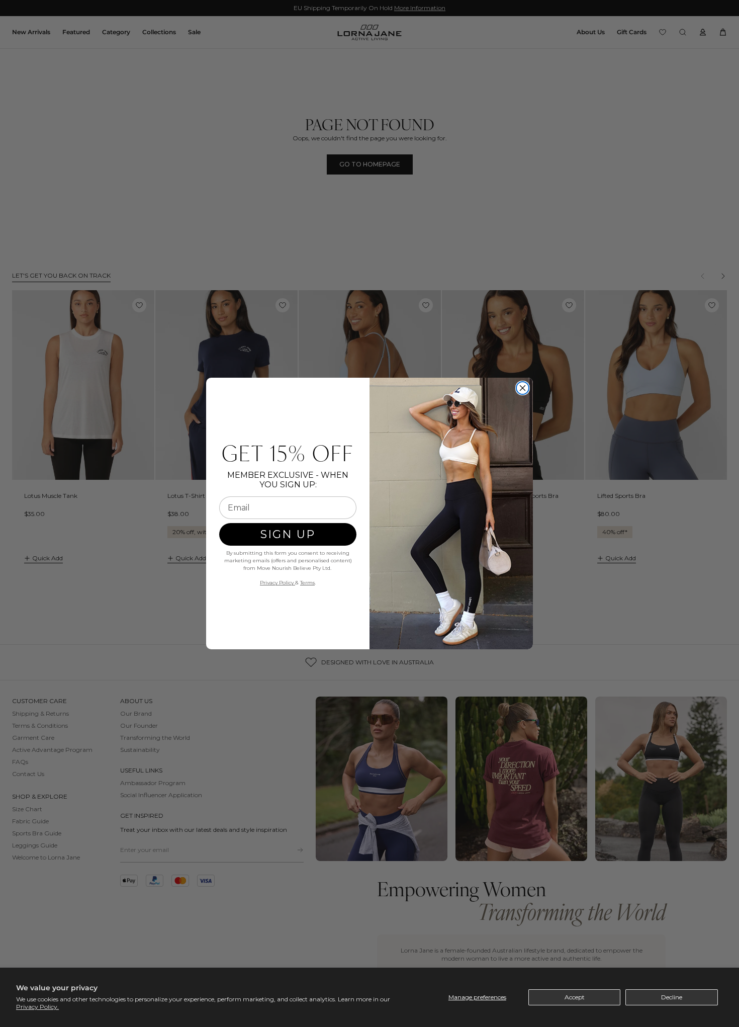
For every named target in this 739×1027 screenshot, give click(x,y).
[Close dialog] (522, 388)
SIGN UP (287, 534)
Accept (575, 997)
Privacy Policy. (37, 1006)
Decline (671, 997)
